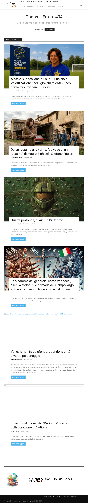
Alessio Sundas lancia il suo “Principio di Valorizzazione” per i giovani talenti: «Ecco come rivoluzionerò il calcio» (41, 83)
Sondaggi (55, 1)
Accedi (22, 1)
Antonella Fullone (16, 157)
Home (23, 6)
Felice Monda (15, 431)
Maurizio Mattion (16, 359)
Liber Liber (48, 1)
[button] (81, 6)
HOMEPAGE (49, 29)
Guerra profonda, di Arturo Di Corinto (37, 220)
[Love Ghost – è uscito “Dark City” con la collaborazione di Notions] (44, 406)
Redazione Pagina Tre (18, 224)
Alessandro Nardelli (17, 91)
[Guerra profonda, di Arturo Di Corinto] (44, 199)
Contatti (40, 1)
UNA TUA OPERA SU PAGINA (50, 480)
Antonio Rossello (16, 293)
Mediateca (51, 6)
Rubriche (30, 6)
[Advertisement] (44, 456)
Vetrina (60, 6)
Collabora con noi (31, 1)
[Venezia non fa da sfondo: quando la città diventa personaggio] (44, 335)
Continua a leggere (18, 103)
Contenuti (40, 6)
